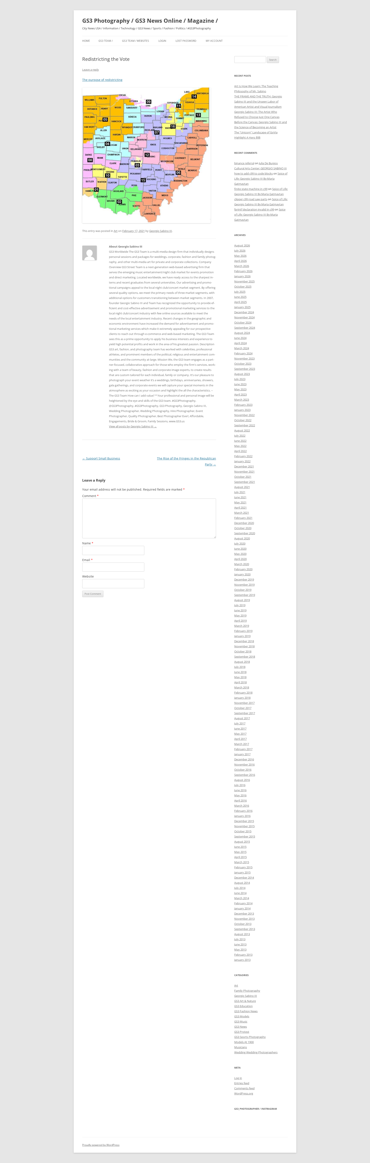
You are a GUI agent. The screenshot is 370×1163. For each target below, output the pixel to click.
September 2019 (244, 595)
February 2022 (243, 456)
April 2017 (240, 739)
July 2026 (239, 250)
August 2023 (242, 374)
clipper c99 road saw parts (250, 199)
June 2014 (240, 893)
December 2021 (244, 466)
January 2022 (242, 461)
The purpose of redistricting (102, 80)
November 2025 (244, 281)
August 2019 (242, 600)
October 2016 (242, 770)
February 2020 (243, 569)
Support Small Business (101, 458)
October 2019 (242, 590)
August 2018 (242, 662)
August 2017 (242, 718)
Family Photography (247, 991)
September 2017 (244, 713)
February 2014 (243, 903)
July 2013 (239, 939)
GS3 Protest (241, 1032)
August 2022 (242, 430)
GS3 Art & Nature (245, 1001)
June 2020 (240, 549)
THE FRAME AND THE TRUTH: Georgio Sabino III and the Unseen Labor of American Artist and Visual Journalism (258, 101)
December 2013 (244, 913)
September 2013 (244, 929)
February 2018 (243, 692)
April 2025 (240, 302)
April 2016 (240, 800)
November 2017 (244, 703)
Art (116, 231)
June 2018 (240, 672)
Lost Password (186, 41)
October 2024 (242, 322)
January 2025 (242, 307)
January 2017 (242, 754)
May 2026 (240, 256)
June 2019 (240, 610)
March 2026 (241, 266)
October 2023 (242, 364)
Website (88, 576)
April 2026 (240, 261)
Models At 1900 (244, 1042)
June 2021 (240, 497)
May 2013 (240, 949)
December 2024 (244, 312)
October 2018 (242, 651)
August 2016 (242, 780)
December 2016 (244, 759)
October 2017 (242, 708)
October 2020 (242, 528)
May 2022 (240, 446)
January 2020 (242, 574)
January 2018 (242, 698)
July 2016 (239, 785)
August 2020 (242, 538)
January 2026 (242, 276)
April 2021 (240, 507)
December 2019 (244, 579)
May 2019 (240, 615)
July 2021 (239, 492)
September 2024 (244, 328)
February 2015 (243, 867)
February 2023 (243, 405)
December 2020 (244, 523)
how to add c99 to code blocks (253, 173)
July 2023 (239, 379)
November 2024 (244, 317)
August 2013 (242, 934)
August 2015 (242, 842)
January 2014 (242, 908)
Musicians (240, 1047)
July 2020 (239, 543)
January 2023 (242, 410)
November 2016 (244, 764)
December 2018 (244, 641)
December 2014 (244, 877)
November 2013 (244, 919)
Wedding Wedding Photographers (256, 1052)
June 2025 (240, 297)
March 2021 (241, 513)
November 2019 (244, 585)
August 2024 (242, 333)
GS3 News (240, 1027)
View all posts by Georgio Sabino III (133, 426)
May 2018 (240, 677)
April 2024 (240, 343)
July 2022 (239, 435)
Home (86, 41)
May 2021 (240, 502)
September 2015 (244, 836)
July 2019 (239, 605)
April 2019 (240, 621)
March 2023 (241, 400)
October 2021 (242, 477)
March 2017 (241, 744)
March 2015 (241, 862)
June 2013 (240, 944)
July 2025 (239, 292)
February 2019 (243, 631)
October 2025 (242, 286)
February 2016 (243, 811)
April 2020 (240, 559)
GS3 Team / (105, 41)
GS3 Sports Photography (250, 1037)
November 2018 (244, 646)
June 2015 (240, 847)
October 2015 (242, 831)
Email (87, 560)
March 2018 (241, 687)
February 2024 (243, 353)
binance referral (244, 163)
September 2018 (244, 656)
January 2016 (242, 816)
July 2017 (239, 723)
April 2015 (240, 857)
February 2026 (243, 271)
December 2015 (244, 821)
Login (162, 41)
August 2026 (242, 245)
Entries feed (241, 1083)
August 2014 (242, 883)
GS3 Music (240, 1021)
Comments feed (244, 1088)
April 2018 (240, 682)
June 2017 (240, 728)
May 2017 (240, 734)
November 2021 (244, 471)
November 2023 (244, 358)
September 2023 (244, 369)
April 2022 (240, 451)
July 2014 (239, 888)
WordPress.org (243, 1093)
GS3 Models (241, 1016)
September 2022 (244, 425)
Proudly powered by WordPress (100, 1145)
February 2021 (243, 518)
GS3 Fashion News (246, 1011)
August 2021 (242, 487)
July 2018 (239, 667)
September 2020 (244, 533)
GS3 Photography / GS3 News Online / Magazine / (150, 20)
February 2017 (243, 749)
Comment (90, 496)
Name (87, 543)
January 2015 (242, 872)
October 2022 (242, 420)
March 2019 (241, 626)
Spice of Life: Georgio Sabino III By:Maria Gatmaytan (260, 179)
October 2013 (242, 924)
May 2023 (240, 389)
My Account (214, 41)
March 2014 (241, 898)
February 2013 (243, 955)
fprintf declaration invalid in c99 (254, 209)
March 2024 (241, 348)
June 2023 (240, 384)
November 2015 (244, 826)
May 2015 (240, 852)
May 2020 (240, 554)
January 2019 (242, 636)
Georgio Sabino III (160, 231)
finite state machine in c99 (250, 189)
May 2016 (240, 795)
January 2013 (242, 960)
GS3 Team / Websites (135, 41)
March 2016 (241, 806)
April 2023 (240, 394)
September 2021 (244, 482)
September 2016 (244, 775)
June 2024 (240, 338)
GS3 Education (243, 1006)
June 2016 (240, 790)
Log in (238, 1078)
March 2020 (241, 564)
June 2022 (240, 441)
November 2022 (244, 415)
